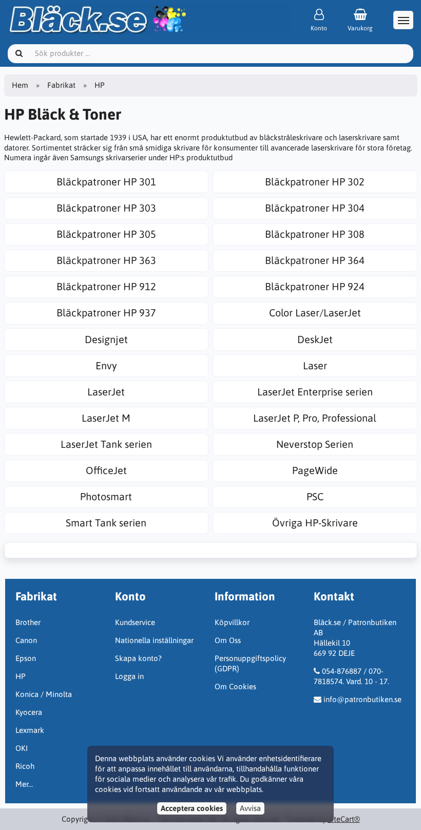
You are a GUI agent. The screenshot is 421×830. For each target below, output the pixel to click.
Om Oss (228, 640)
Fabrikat (61, 85)
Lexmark (29, 730)
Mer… (24, 784)
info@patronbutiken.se (362, 699)
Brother (28, 622)
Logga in (129, 676)
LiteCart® (344, 819)
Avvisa (250, 808)
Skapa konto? (138, 658)
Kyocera (28, 712)
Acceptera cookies (192, 808)
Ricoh (24, 766)
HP (20, 676)
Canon (26, 640)
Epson (25, 658)
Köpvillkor (232, 622)
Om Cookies (235, 686)
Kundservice (135, 622)
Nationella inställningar (154, 640)
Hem (20, 85)
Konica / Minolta (43, 694)
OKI (21, 748)
